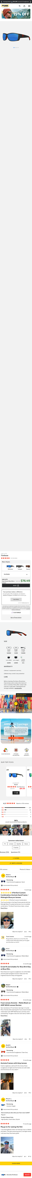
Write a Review (19, 863)
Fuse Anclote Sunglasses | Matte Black (18, 956)
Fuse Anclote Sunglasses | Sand (16, 882)
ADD (15, 792)
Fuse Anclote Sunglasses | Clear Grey (17, 1052)
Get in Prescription (16, 617)
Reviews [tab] (4, 852)
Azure (16, 784)
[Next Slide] (30, 830)
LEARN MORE (16, 740)
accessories (18, 688)
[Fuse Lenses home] (5, 6)
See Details (7, 574)
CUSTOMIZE (17, 612)
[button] (9, 558)
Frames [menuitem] (16, 847)
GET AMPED (16, 737)
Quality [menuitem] (19, 844)
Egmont (16, 783)
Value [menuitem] (26, 844)
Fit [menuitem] (5, 844)
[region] (16, 830)
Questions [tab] (15, 852)
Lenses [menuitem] (11, 844)
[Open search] (19, 5)
